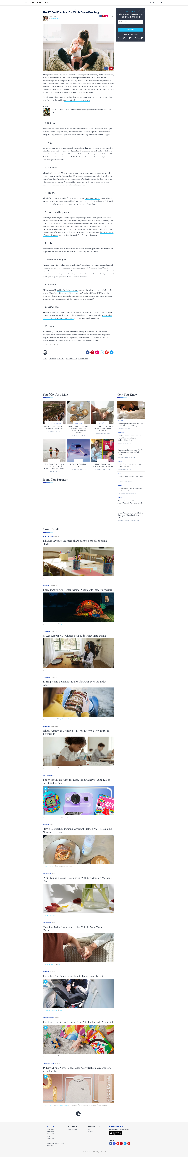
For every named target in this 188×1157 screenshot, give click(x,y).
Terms (48, 1136)
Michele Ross (49, 578)
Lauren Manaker (50, 719)
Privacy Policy (50, 1138)
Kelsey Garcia (49, 866)
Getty (57, 578)
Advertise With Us (52, 1134)
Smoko (58, 1105)
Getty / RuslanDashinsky (64, 719)
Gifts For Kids (47, 775)
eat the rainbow (55, 265)
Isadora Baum (55, 18)
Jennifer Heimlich (51, 624)
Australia (90, 1131)
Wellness (60, 359)
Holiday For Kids (48, 1017)
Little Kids (46, 631)
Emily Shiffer (49, 817)
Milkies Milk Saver (49, 89)
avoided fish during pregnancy (67, 290)
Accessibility (50, 1131)
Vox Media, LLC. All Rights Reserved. (96, 1151)
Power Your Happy (72, 1129)
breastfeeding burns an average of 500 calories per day (62, 81)
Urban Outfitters (64, 1105)
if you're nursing (107, 75)
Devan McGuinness (51, 768)
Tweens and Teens (48, 1063)
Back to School (48, 536)
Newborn (52, 359)
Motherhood (83, 359)
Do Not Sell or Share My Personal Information (55, 1144)
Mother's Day (47, 873)
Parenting (46, 585)
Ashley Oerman (50, 915)
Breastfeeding (71, 359)
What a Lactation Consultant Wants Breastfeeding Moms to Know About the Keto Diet (81, 111)
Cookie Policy (50, 1148)
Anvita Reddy (49, 1105)
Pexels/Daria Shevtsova (56, 344)
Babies (45, 359)
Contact (49, 1141)
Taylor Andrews (50, 964)
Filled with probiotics (92, 198)
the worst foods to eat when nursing (77, 100)
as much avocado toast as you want (72, 185)
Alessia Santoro (50, 670)
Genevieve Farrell (51, 1010)
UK (89, 1129)
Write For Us (50, 1129)
